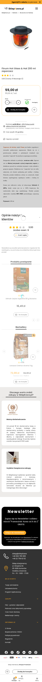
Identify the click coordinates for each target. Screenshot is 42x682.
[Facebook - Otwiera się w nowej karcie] (6, 652)
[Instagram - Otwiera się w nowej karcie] (12, 652)
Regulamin (27, 537)
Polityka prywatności (12, 635)
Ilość (6, 99)
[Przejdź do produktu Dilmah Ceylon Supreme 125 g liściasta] (21, 279)
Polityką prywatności (28, 541)
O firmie (8, 628)
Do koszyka (23, 315)
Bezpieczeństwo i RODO (13, 632)
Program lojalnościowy (13, 592)
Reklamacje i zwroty (12, 615)
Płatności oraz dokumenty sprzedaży (18, 608)
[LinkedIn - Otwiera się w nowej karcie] (29, 652)
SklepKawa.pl (6, 13)
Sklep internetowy (19, 665)
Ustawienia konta (11, 588)
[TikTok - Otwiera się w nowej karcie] (18, 652)
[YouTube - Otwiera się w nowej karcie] (24, 652)
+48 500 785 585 (19, 556)
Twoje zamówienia (11, 585)
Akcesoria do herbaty (26, 13)
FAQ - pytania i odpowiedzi (14, 605)
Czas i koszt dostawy (12, 612)
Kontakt (8, 642)
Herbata (14, 13)
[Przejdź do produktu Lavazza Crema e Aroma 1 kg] (21, 346)
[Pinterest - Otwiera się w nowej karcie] (35, 652)
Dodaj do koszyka (17, 110)
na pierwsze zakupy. (23, 2)
